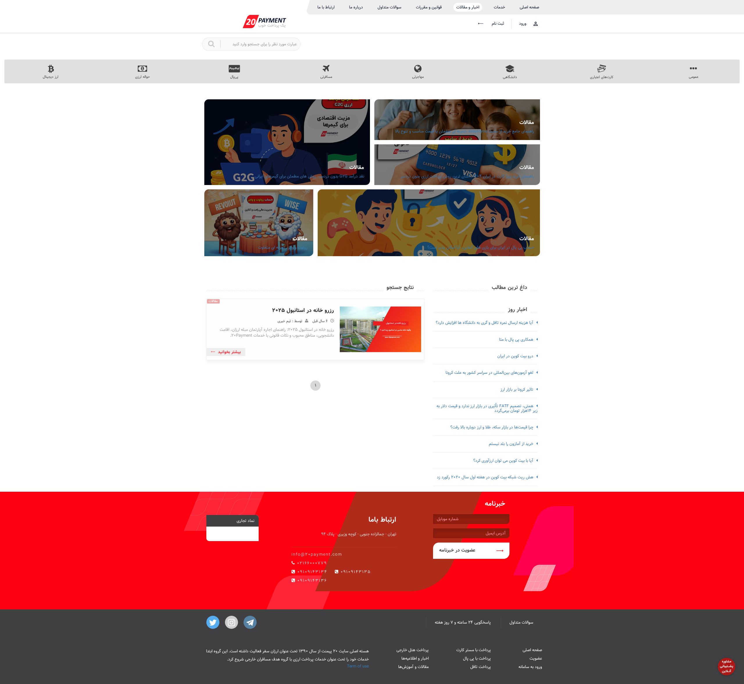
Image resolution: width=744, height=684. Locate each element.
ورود (522, 23)
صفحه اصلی (529, 7)
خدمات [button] (499, 7)
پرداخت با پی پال (477, 658)
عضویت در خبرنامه (457, 550)
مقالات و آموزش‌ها (413, 667)
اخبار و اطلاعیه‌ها (415, 658)
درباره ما (356, 7)
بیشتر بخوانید (229, 352)
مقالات (526, 122)
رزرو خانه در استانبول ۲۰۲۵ (303, 310)
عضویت (536, 658)
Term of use (358, 666)
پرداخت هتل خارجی (412, 650)
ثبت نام (497, 23)
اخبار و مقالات (467, 7)
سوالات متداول (389, 7)
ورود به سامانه (530, 667)
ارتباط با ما (326, 7)
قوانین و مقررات (429, 7)
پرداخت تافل (480, 667)
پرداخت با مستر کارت (473, 650)
